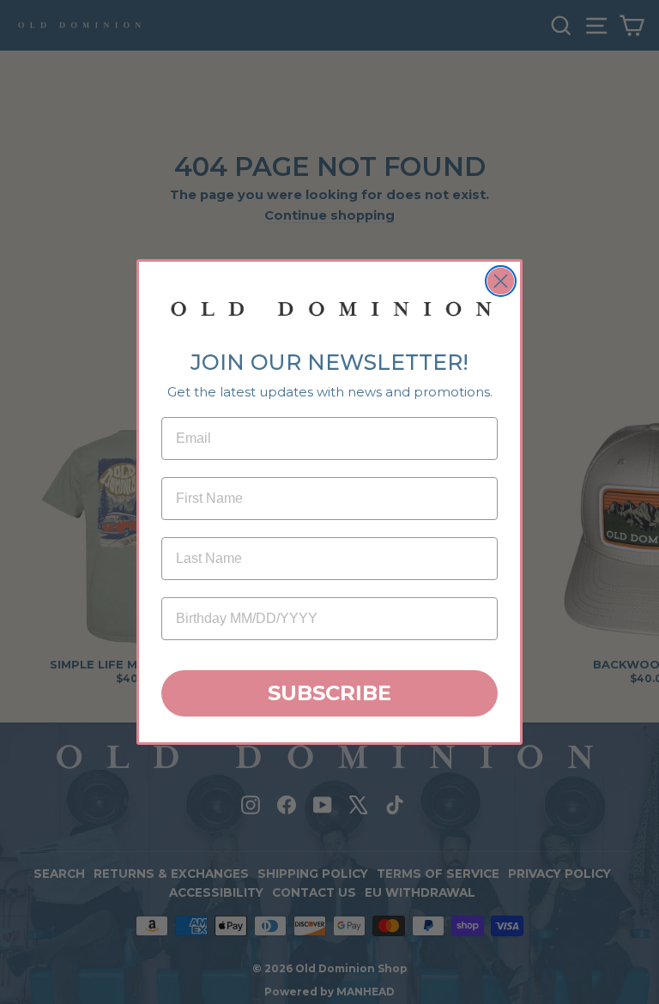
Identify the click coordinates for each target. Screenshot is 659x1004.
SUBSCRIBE (329, 692)
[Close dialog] (501, 281)
